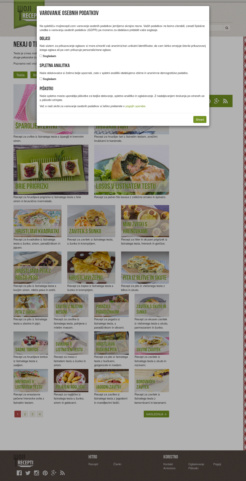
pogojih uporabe (135, 106)
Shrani (200, 119)
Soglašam (49, 56)
